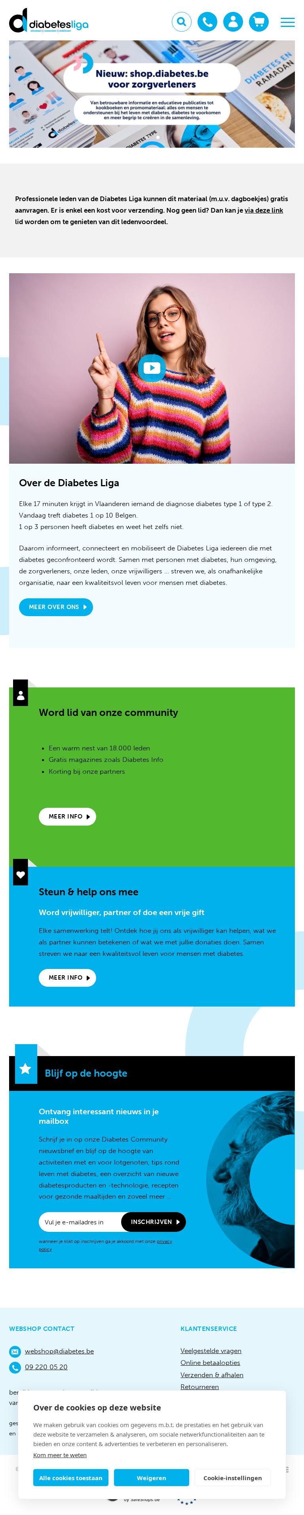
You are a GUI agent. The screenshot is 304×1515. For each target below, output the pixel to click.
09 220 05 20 (46, 1367)
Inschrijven (151, 1222)
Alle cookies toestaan (71, 1478)
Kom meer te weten (60, 1455)
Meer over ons (54, 607)
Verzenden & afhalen (211, 1375)
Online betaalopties (210, 1363)
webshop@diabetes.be (59, 1351)
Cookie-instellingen (232, 1478)
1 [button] (146, 139)
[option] (152, 94)
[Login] (233, 22)
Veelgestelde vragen (210, 1351)
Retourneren (199, 1387)
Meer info (65, 816)
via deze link (264, 210)
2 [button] (158, 139)
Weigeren (151, 1478)
